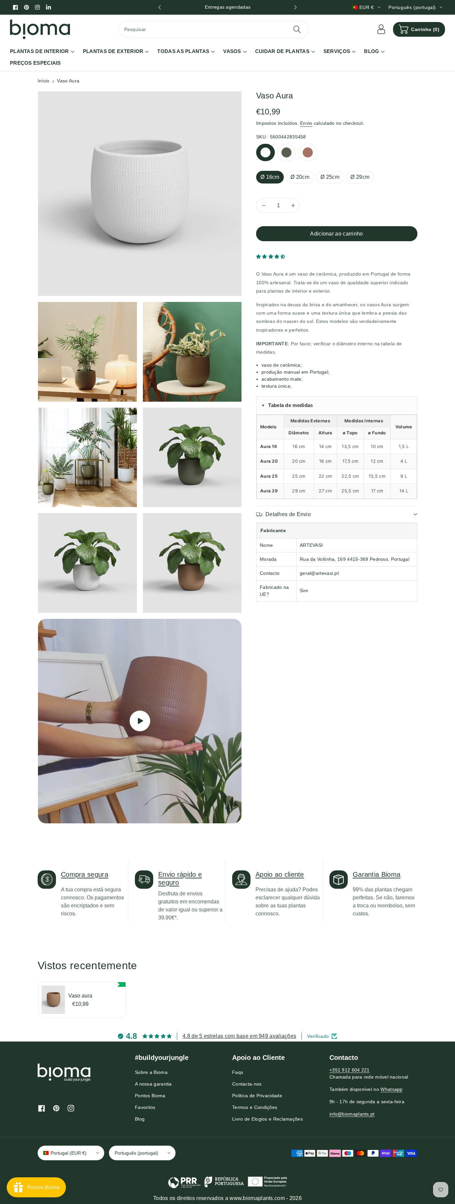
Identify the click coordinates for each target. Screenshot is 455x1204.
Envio (306, 123)
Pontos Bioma (150, 1095)
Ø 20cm (299, 177)
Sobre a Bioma (151, 1072)
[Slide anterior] (159, 7)
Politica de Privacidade (257, 1095)
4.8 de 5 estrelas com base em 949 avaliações (239, 1036)
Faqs (237, 1072)
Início (44, 80)
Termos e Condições (254, 1107)
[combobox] (214, 29)
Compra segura (84, 874)
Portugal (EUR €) (69, 1153)
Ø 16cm (269, 177)
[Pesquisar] (296, 29)
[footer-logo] (64, 1072)
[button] (419, 29)
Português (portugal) (136, 1153)
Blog (140, 1119)
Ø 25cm (329, 177)
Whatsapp (391, 1089)
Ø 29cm (359, 177)
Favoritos (145, 1107)
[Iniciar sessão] (381, 29)
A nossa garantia (153, 1084)
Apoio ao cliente (279, 874)
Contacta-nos (247, 1084)
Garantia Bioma (376, 874)
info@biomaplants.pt (352, 1114)
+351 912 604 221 (349, 1070)
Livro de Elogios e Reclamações (267, 1119)
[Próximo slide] (295, 7)
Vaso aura (80, 995)
